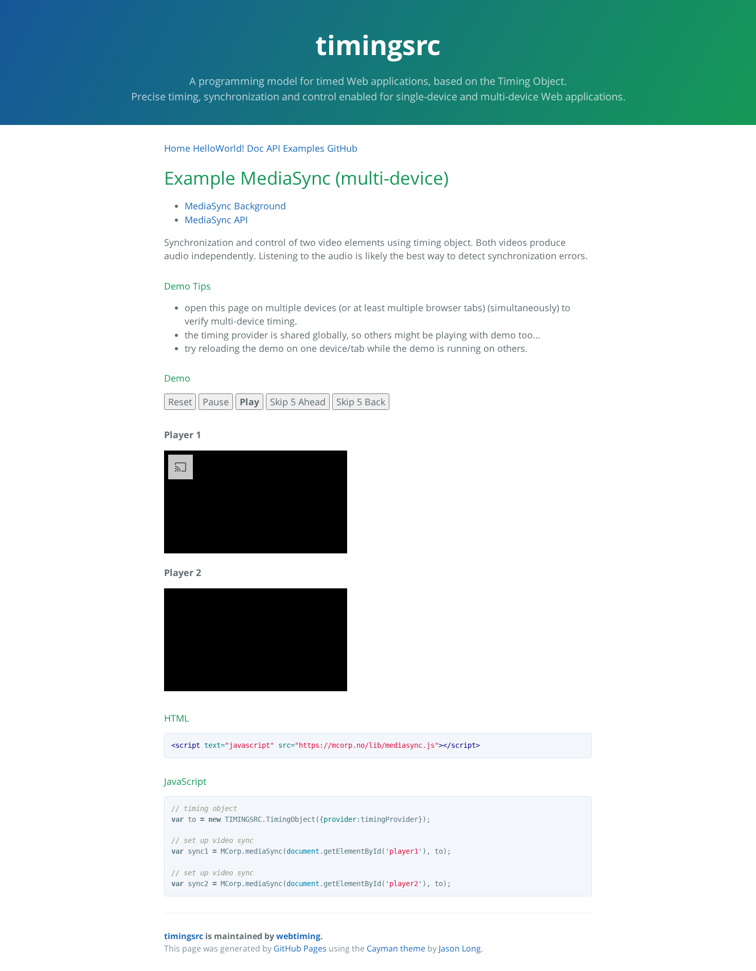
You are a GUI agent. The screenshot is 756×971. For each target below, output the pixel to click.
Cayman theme (396, 948)
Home (177, 148)
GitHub (342, 148)
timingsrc (183, 936)
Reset (180, 401)
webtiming (298, 936)
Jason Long (460, 948)
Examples (304, 148)
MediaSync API (216, 219)
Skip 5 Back (360, 401)
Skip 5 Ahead (298, 401)
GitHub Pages (300, 948)
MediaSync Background (235, 206)
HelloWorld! (218, 148)
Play (249, 401)
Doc (255, 148)
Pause (216, 401)
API (273, 148)
